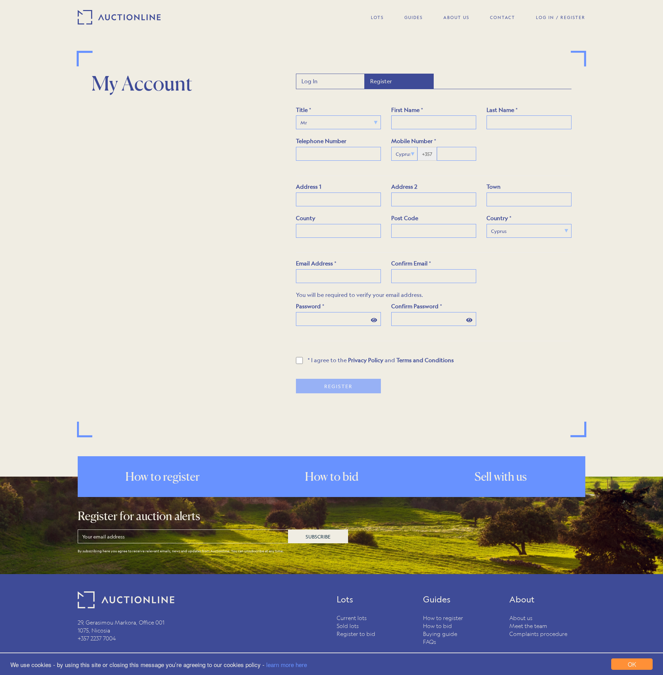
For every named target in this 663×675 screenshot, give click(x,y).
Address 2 (404, 186)
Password (308, 306)
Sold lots (348, 625)
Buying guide (440, 633)
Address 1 (308, 186)
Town (494, 186)
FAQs (429, 641)
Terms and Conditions (425, 360)
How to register (443, 617)
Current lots (352, 617)
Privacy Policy (365, 360)
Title (302, 109)
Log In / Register (560, 17)
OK (632, 664)
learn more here (286, 664)
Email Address (314, 263)
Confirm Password (415, 306)
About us (520, 617)
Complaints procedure (538, 633)
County (305, 218)
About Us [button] (456, 17)
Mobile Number (412, 140)
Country (497, 218)
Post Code (404, 218)
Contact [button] (502, 17)
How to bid (437, 625)
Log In (309, 81)
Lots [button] (377, 17)
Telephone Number (321, 140)
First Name (405, 109)
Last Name (500, 109)
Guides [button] (413, 17)
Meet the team (528, 625)
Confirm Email (409, 263)
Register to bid (356, 633)
